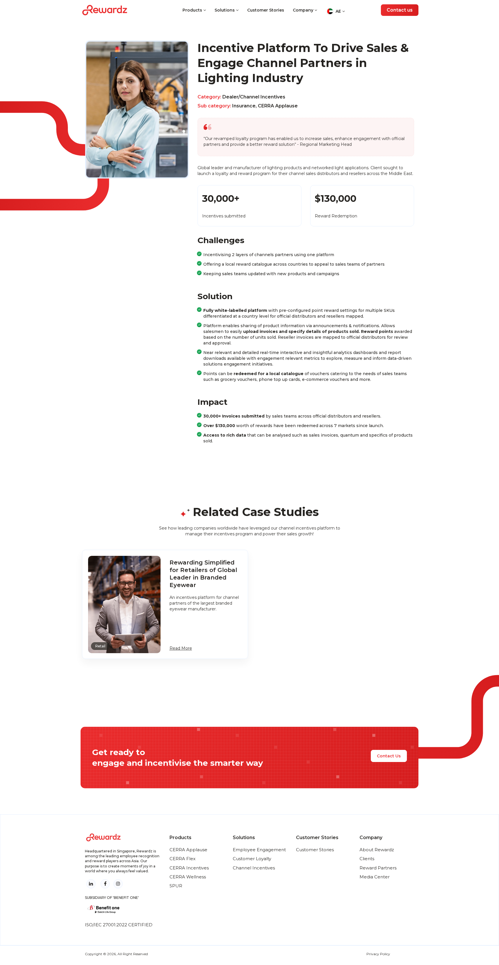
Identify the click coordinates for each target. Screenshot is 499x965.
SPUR (176, 885)
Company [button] (303, 10)
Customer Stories (265, 10)
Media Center (375, 877)
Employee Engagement (259, 849)
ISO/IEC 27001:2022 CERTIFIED (118, 924)
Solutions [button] (225, 10)
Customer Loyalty (252, 858)
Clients (367, 858)
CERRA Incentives (189, 868)
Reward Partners (378, 868)
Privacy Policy (378, 954)
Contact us (400, 10)
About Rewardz (377, 849)
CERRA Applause (188, 849)
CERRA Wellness (188, 877)
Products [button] (193, 10)
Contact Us (389, 756)
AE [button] (338, 11)
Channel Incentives (254, 868)
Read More (181, 648)
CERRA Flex (182, 858)
